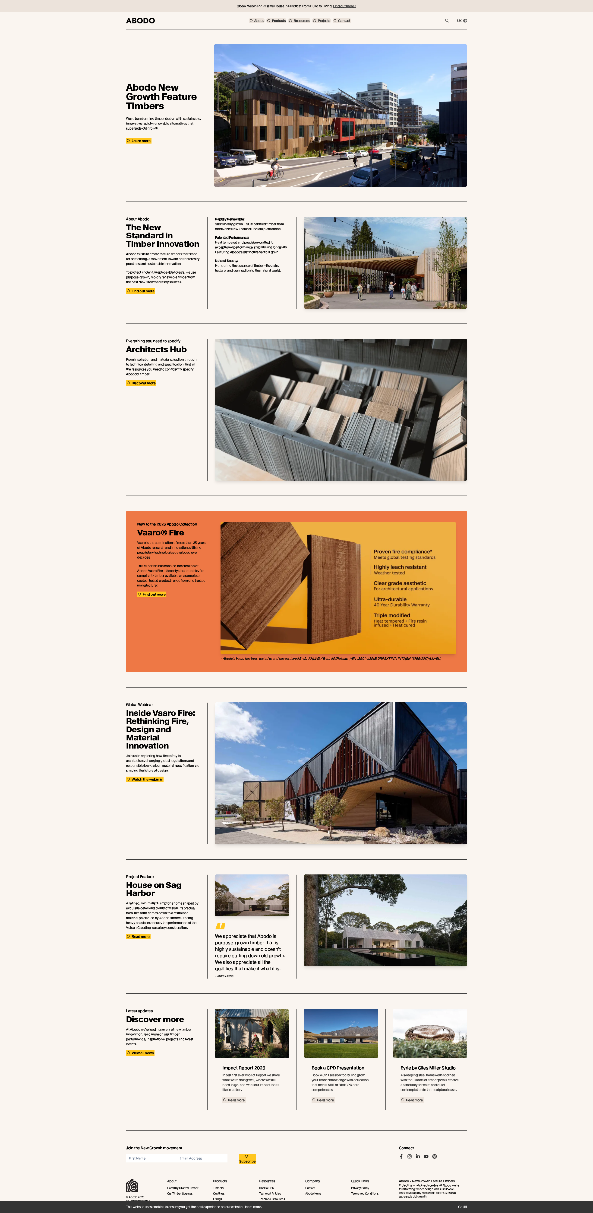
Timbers (218, 1188)
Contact (310, 1188)
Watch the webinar (147, 779)
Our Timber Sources (179, 1193)
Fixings (217, 1199)
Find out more (143, 291)
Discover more (143, 383)
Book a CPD (266, 1188)
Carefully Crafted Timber (183, 1188)
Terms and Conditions (364, 1193)
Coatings (218, 1193)
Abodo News (313, 1193)
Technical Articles (270, 1193)
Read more (141, 937)
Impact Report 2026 (243, 1068)
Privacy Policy (360, 1188)
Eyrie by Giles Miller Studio (428, 1068)
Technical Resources (272, 1199)
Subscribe (247, 1161)
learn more (253, 1207)
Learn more (141, 141)
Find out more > (344, 6)
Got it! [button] (462, 1207)
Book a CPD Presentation (338, 1068)
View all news (143, 1053)
